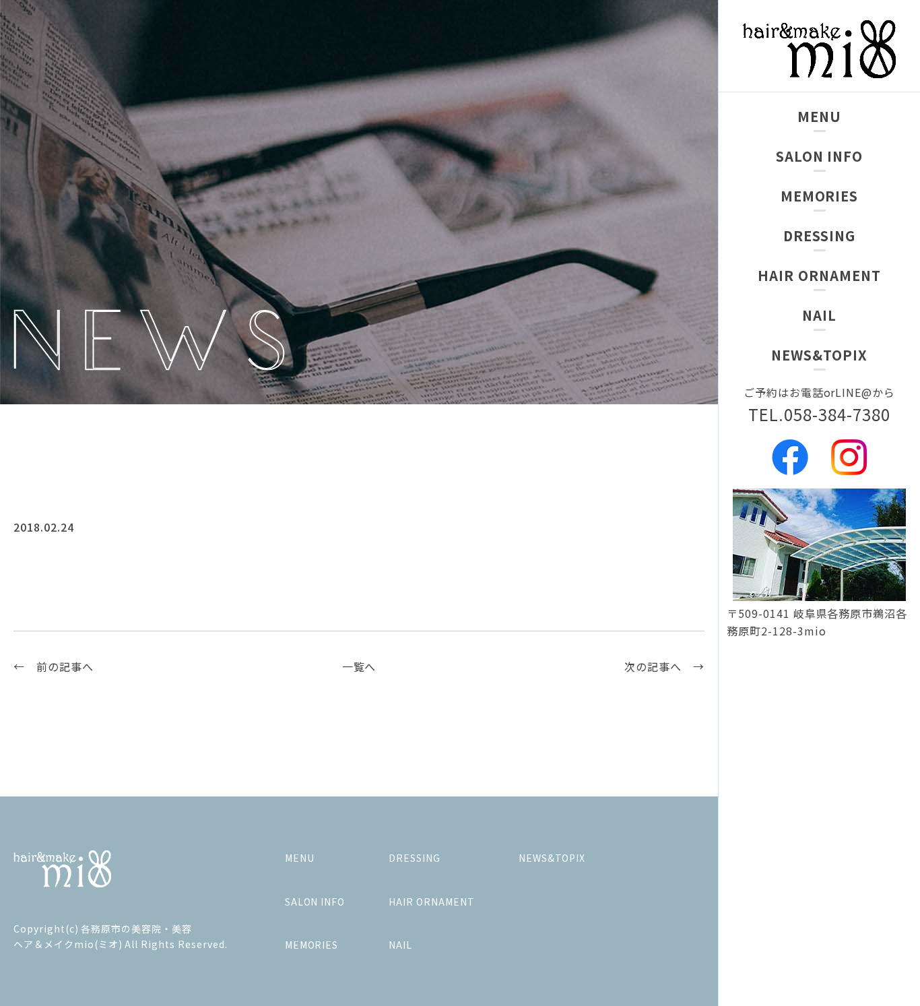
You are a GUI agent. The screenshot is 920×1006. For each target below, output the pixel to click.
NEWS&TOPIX (819, 355)
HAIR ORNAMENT (819, 275)
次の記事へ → (664, 666)
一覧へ (359, 666)
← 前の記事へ (53, 666)
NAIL (819, 315)
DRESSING (819, 235)
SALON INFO (819, 156)
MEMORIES (820, 196)
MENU (819, 116)
